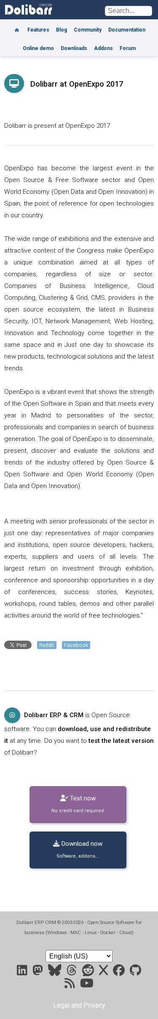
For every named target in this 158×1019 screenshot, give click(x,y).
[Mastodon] (38, 972)
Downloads (74, 48)
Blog (61, 30)
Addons (103, 48)
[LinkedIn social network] (23, 972)
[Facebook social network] (119, 972)
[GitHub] (135, 972)
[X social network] (104, 972)
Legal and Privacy (79, 1005)
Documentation (126, 30)
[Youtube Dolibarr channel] (86, 985)
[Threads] (72, 972)
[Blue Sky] (55, 972)
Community (88, 30)
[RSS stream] (70, 985)
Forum (128, 48)
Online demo (38, 48)
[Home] (16, 27)
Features (38, 30)
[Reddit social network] (88, 972)
